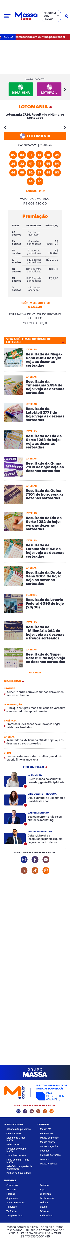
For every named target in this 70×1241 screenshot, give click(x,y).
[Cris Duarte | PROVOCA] (15, 798)
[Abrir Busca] (66, 16)
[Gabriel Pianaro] (15, 816)
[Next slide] (64, 89)
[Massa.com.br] (26, 16)
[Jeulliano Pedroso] (15, 836)
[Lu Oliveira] (15, 779)
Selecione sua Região (50, 16)
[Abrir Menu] (7, 16)
